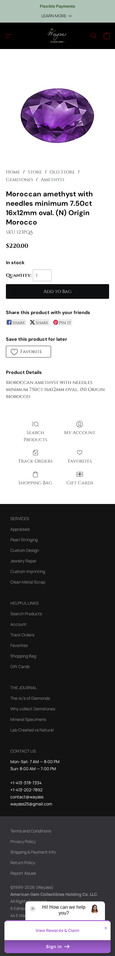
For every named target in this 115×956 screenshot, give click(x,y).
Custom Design (24, 550)
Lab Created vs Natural (32, 730)
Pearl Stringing (24, 539)
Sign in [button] (54, 946)
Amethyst (53, 179)
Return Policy (22, 862)
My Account (79, 432)
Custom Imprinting (27, 571)
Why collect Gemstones (32, 708)
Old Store (62, 172)
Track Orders (35, 461)
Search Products (35, 436)
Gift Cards (79, 483)
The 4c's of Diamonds (30, 698)
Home (13, 172)
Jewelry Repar (23, 561)
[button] (57, 36)
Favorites (80, 461)
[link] (57, 15)
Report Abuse (23, 873)
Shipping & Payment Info (33, 852)
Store (35, 172)
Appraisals (20, 529)
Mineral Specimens (28, 719)
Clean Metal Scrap (27, 582)
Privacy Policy (23, 841)
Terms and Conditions (30, 831)
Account (18, 624)
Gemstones (19, 179)
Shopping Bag (35, 483)
